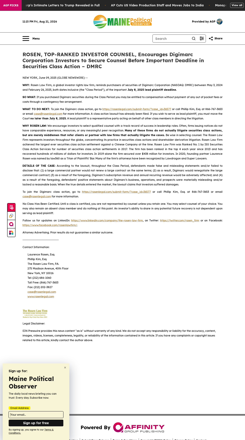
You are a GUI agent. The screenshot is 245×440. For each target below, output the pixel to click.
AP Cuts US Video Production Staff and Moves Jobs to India (157, 5)
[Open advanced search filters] (202, 38)
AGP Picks (10, 5)
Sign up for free (36, 423)
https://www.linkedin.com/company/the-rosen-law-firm (107, 220)
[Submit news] (11, 207)
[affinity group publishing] (11, 224)
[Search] (194, 38)
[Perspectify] (11, 216)
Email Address (19, 408)
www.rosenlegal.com (41, 296)
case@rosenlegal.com (48, 113)
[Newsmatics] (11, 232)
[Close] (65, 367)
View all (237, 5)
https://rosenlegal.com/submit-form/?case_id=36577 (136, 109)
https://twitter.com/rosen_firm (179, 220)
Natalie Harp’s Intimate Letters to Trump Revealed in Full (55, 5)
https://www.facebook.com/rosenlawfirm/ (49, 225)
